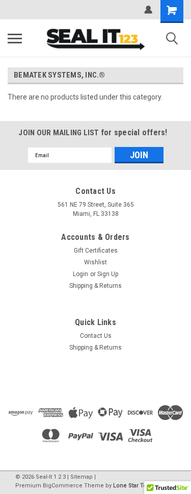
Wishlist (95, 262)
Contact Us (96, 335)
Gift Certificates (96, 250)
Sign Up (107, 274)
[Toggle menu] (15, 38)
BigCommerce (63, 485)
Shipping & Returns (95, 285)
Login (80, 274)
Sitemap (81, 477)
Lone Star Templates (141, 485)
